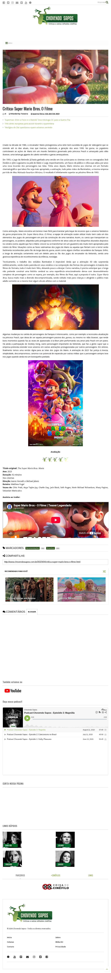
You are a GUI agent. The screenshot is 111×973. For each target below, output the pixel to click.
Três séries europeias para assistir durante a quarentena (29, 123)
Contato (10, 947)
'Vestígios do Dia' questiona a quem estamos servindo (28, 127)
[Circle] (30, 2)
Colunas (10, 942)
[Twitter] (8, 2)
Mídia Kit (59, 942)
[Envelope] (17, 2)
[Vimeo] (21, 2)
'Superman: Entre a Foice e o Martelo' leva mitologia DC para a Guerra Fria (37, 120)
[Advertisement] (55, 33)
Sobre (58, 937)
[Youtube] (26, 2)
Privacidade (61, 947)
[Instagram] (12, 2)
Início (9, 937)
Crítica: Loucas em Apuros (21, 598)
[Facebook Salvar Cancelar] (47, 957)
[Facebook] (4, 2)
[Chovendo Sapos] (55, 24)
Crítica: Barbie (67, 598)
